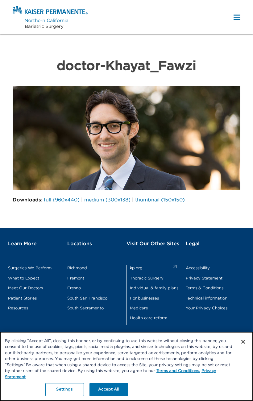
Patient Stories (22, 298)
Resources (18, 308)
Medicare (139, 308)
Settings (64, 389)
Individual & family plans (154, 288)
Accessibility (198, 268)
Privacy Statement (204, 278)
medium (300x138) (107, 199)
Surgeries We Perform (30, 268)
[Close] (243, 342)
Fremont (75, 278)
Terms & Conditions (204, 288)
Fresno (74, 288)
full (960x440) (62, 199)
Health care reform (148, 318)
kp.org (136, 268)
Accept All (108, 389)
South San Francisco (87, 298)
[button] (237, 17)
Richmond (77, 268)
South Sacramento (85, 308)
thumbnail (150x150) (160, 199)
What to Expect (23, 278)
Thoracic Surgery (147, 278)
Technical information (206, 298)
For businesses (144, 298)
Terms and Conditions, (178, 371)
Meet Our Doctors (25, 288)
